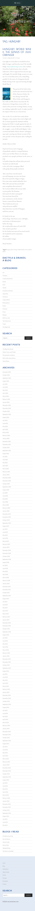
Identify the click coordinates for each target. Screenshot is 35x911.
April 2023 (5, 393)
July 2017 (5, 601)
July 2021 (5, 456)
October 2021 (6, 447)
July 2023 (5, 384)
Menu (18, 3)
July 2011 (5, 819)
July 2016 (5, 638)
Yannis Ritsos (6, 361)
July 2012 (5, 783)
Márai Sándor (21, 249)
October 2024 (6, 375)
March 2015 (6, 686)
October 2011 (6, 810)
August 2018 (6, 562)
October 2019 (6, 520)
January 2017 (6, 619)
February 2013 (6, 761)
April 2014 (5, 719)
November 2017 (7, 589)
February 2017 (6, 616)
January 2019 (6, 547)
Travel (4, 324)
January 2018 (6, 583)
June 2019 (5, 532)
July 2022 (5, 420)
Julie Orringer (14, 249)
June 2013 (5, 749)
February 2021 (6, 471)
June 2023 (5, 387)
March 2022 (6, 432)
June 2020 (5, 496)
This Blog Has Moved (8, 349)
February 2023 (6, 399)
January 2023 (6, 402)
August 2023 (6, 381)
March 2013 (6, 758)
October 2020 (6, 483)
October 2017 (6, 592)
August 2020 (6, 490)
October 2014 (6, 701)
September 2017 (7, 595)
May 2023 (5, 390)
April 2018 (5, 574)
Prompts (5, 878)
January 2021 (6, 474)
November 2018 (7, 553)
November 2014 (7, 698)
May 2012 (5, 789)
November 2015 (7, 662)
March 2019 (6, 541)
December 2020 (7, 477)
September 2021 (7, 450)
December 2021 (7, 441)
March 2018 (6, 577)
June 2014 (5, 713)
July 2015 (5, 674)
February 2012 (6, 798)
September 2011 (7, 813)
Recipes (5, 315)
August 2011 (6, 816)
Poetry (4, 306)
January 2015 (6, 692)
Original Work (6, 299)
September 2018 (7, 559)
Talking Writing (6, 848)
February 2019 (6, 544)
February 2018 (6, 580)
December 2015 (7, 659)
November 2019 (7, 517)
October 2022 (6, 411)
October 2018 (6, 556)
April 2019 (5, 538)
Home (4, 863)
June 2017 (5, 604)
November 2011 (7, 807)
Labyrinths (5, 293)
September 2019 (7, 523)
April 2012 (5, 792)
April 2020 (5, 502)
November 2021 (7, 444)
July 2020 (5, 493)
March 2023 (6, 396)
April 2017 (5, 610)
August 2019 (6, 526)
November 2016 (7, 625)
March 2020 (6, 505)
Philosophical (6, 303)
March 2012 (6, 795)
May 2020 (5, 499)
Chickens (5, 275)
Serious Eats (6, 845)
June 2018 (5, 568)
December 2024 (7, 372)
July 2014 (5, 710)
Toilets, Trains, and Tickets (9, 352)
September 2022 (7, 414)
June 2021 (5, 459)
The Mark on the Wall (8, 851)
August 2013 (6, 743)
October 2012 (6, 774)
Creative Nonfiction (8, 278)
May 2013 (5, 752)
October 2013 (6, 737)
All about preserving (8, 836)
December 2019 (7, 514)
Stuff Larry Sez (6, 318)
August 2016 (6, 635)
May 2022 (5, 426)
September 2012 (7, 777)
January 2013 (6, 764)
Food (4, 284)
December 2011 (7, 804)
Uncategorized (6, 327)
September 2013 (7, 740)
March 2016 (6, 650)
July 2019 (5, 529)
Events (4, 281)
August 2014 (6, 707)
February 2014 (6, 725)
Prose (18, 58)
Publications (5, 869)
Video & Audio (6, 872)
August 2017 (6, 598)
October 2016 (6, 628)
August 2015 (6, 671)
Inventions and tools (8, 290)
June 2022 (5, 423)
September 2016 (7, 631)
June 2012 (5, 786)
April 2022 (5, 429)
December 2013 (7, 731)
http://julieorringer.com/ (14, 67)
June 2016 (5, 641)
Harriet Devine (6, 839)
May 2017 (5, 607)
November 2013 (7, 734)
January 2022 (6, 438)
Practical (5, 309)
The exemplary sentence (9, 355)
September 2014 (7, 704)
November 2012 (7, 771)
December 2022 (7, 405)
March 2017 (6, 613)
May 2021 (5, 462)
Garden (4, 287)
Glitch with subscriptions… (9, 358)
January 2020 (6, 511)
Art (3, 272)
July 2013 (5, 746)
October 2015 (6, 665)
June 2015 (5, 677)
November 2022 (7, 408)
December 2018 (7, 550)
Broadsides (5, 881)
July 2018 (5, 565)
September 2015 (7, 668)
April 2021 (5, 465)
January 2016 (6, 656)
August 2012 (6, 780)
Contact (4, 884)
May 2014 (5, 716)
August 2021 (6, 453)
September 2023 (7, 378)
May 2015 (5, 680)
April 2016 (5, 647)
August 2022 (6, 417)
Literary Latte (6, 842)
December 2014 (7, 695)
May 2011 (5, 825)
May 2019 (5, 535)
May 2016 (5, 644)
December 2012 (7, 768)
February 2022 (6, 435)
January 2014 (6, 728)
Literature (5, 296)
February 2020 (6, 508)
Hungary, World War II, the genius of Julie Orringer (17, 52)
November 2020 (7, 480)
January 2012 (6, 801)
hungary (8, 249)
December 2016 (7, 623)
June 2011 (5, 822)
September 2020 (7, 486)
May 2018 (5, 571)
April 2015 (5, 683)
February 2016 (6, 653)
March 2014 (6, 722)
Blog (4, 866)
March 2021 (6, 468)
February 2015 (6, 689)
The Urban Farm (7, 321)
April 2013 (5, 755)
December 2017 (7, 586)
